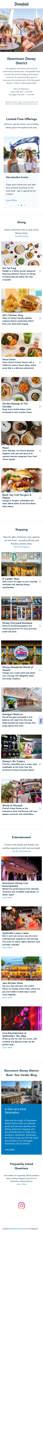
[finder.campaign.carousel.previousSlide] (7, 172)
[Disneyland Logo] (21, 4)
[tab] (21, 172)
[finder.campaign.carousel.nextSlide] (35, 172)
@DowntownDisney (18, 1229)
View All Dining (21, 236)
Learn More (11, 200)
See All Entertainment (21, 851)
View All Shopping (21, 547)
